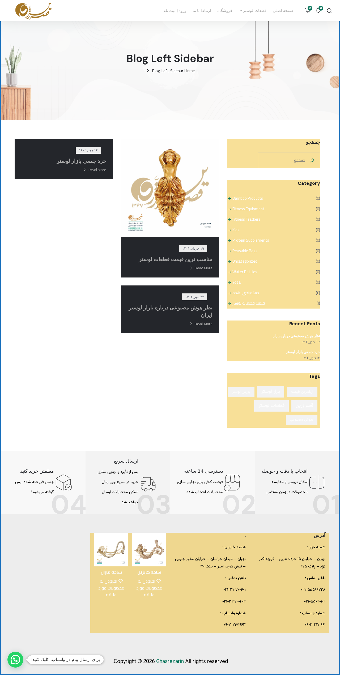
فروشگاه (224, 10)
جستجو (313, 142)
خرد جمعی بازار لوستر (303, 351)
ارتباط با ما (202, 10)
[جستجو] (312, 160)
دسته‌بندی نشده (245, 293)
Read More (203, 268)
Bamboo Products (247, 198)
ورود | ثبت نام (174, 10)
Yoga (236, 282)
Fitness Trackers (246, 219)
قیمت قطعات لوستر (248, 303)
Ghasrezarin (170, 661)
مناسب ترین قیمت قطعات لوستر (175, 259)
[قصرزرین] (34, 10)
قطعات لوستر (254, 10)
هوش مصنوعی (301, 420)
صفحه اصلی (283, 10)
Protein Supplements (250, 240)
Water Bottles (244, 272)
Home (189, 71)
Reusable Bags (244, 251)
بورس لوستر (241, 392)
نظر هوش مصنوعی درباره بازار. (296, 336)
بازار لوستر (270, 391)
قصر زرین (304, 405)
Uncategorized (244, 261)
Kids (235, 230)
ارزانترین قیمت (302, 392)
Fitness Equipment (248, 209)
